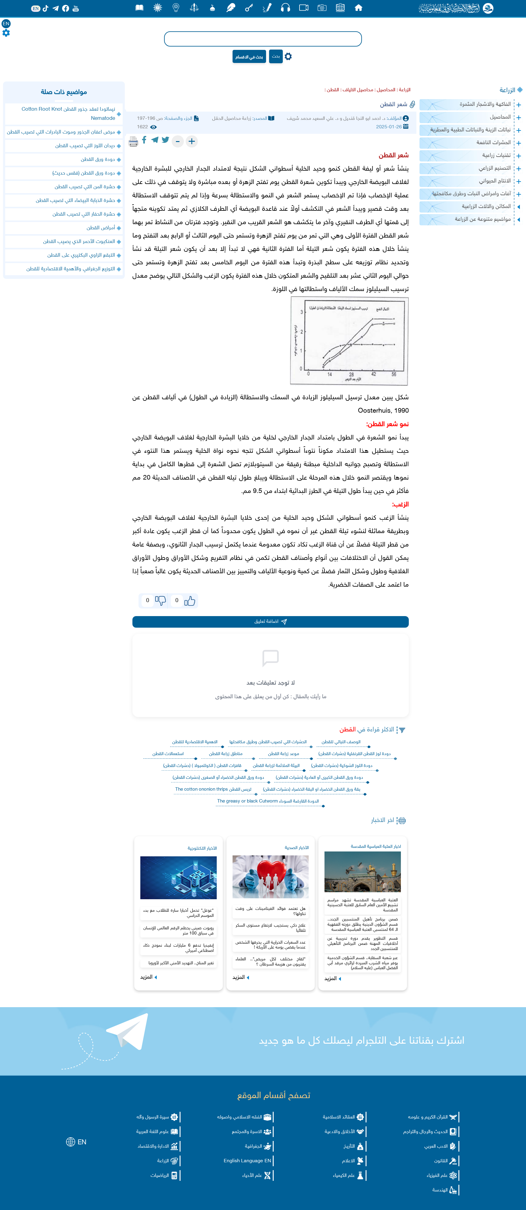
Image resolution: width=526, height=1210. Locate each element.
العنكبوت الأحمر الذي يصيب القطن (79, 242)
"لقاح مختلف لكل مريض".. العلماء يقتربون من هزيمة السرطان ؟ (271, 962)
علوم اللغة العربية (152, 1132)
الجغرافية (253, 1146)
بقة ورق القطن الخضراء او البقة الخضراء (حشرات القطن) (311, 789)
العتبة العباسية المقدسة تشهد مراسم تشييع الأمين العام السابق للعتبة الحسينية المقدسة (363, 905)
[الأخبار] (340, 9)
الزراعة (507, 91)
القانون (441, 1161)
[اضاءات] (176, 9)
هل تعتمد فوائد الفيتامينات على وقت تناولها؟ (271, 911)
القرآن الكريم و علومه (428, 1117)
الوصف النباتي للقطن (341, 742)
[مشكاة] (212, 9)
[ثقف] (157, 9)
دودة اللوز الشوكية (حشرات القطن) (342, 765)
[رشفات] (230, 9)
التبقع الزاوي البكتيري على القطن (81, 255)
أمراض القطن (101, 228)
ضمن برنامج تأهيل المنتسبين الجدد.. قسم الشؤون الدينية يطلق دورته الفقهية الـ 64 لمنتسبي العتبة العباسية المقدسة (363, 924)
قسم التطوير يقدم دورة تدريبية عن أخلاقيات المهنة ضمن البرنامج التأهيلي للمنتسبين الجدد (363, 944)
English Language (243, 1161)
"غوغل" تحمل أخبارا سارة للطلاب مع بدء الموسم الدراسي (178, 913)
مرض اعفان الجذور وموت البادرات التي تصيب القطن (61, 132)
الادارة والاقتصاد (153, 1146)
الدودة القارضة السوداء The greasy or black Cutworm (268, 801)
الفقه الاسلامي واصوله (239, 1117)
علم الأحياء (252, 1176)
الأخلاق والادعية (340, 1132)
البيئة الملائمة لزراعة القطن (276, 765)
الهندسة (440, 1190)
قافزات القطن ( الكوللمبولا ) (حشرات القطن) (202, 765)
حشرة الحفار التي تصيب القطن (84, 214)
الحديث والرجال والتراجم (425, 1132)
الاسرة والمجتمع (247, 1132)
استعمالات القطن (168, 754)
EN (6, 24)
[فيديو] (303, 9)
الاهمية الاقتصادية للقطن (194, 742)
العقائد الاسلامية (339, 1117)
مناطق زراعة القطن (226, 754)
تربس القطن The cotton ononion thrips (213, 789)
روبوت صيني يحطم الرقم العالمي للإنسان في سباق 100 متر (178, 931)
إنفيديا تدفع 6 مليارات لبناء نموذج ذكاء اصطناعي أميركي (178, 948)
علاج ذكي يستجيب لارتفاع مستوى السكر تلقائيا (271, 928)
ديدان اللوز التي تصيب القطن (85, 146)
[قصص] (139, 9)
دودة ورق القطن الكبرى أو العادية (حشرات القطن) (319, 777)
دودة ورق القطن (98, 160)
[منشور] (194, 9)
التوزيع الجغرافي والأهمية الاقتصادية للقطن (70, 269)
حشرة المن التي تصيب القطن (85, 187)
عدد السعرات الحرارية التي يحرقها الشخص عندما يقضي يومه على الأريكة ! (271, 945)
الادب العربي (436, 1146)
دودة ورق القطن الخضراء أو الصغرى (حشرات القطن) (218, 777)
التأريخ (349, 1146)
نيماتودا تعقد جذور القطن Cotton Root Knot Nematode (68, 114)
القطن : (331, 90)
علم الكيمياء (344, 1176)
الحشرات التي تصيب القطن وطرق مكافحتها (268, 742)
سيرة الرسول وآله (153, 1117)
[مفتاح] (249, 9)
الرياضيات (160, 1176)
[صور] (322, 9)
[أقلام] (267, 9)
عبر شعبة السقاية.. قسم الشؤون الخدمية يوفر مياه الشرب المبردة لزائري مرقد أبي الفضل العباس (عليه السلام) (363, 963)
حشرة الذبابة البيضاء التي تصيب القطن (75, 201)
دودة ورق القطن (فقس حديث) (83, 173)
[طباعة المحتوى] (133, 141)
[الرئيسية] (358, 9)
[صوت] (285, 9)
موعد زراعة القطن (283, 754)
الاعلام (348, 1161)
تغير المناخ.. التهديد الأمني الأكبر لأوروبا (181, 963)
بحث (276, 56)
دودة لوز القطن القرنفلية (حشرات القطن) (354, 754)
